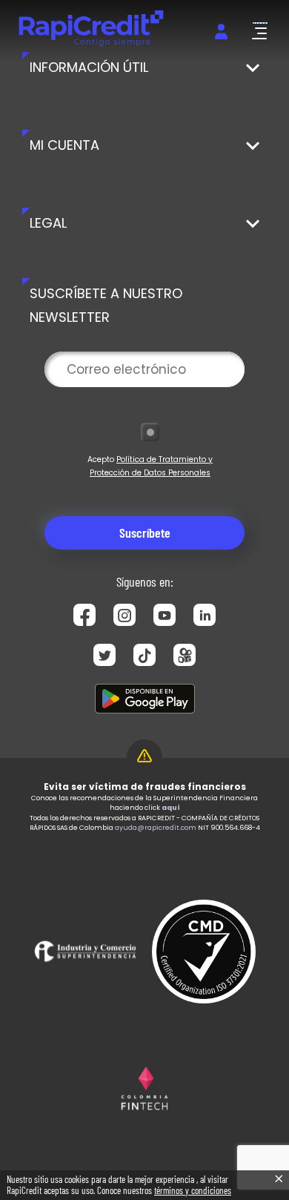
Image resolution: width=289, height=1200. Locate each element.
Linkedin (204, 615)
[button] (259, 31)
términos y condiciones (192, 1190)
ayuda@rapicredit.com (155, 827)
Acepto (150, 466)
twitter (104, 655)
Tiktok (144, 655)
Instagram (124, 615)
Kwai (184, 655)
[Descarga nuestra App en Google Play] (144, 698)
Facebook (84, 615)
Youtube (164, 615)
